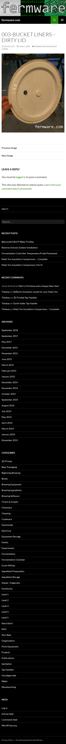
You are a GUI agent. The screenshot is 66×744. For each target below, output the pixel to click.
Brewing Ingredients (12, 490)
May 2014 (7, 417)
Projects (6, 652)
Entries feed (7, 713)
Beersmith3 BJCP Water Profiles (18, 241)
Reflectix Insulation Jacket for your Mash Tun (35, 291)
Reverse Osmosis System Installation (20, 247)
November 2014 (10, 388)
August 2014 (8, 405)
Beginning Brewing (11, 472)
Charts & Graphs (10, 501)
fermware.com (11, 20)
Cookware (7, 519)
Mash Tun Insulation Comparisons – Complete (24, 259)
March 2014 (8, 428)
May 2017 (7, 341)
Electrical (6, 530)
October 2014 (9, 394)
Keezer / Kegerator (11, 582)
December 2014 (10, 382)
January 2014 (8, 434)
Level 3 (5, 606)
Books (5, 478)
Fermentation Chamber (13, 559)
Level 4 (5, 611)
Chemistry (7, 507)
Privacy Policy (7, 740)
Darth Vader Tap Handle (25, 303)
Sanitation (7, 663)
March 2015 (8, 365)
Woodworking (9, 687)
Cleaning (6, 513)
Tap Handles (8, 669)
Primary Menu (62, 20)
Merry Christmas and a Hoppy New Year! (39, 286)
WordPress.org (9, 725)
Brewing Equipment (11, 484)
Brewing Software (10, 496)
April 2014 (7, 422)
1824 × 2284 (24, 46)
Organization (8, 640)
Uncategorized (9, 675)
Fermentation (8, 553)
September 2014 (10, 399)
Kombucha (7, 588)
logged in (21, 176)
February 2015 (9, 370)
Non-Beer (6, 635)
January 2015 (8, 376)
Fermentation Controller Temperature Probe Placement (29, 253)
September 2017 (10, 336)
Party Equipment (10, 646)
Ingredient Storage (11, 577)
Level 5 (5, 617)
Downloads (7, 525)
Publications (8, 658)
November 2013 (10, 440)
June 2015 (7, 359)
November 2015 (10, 353)
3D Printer (7, 461)
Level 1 (5, 594)
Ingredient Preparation (13, 571)
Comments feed (9, 719)
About (5, 209)
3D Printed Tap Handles (25, 297)
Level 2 (5, 600)
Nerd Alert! (7, 623)
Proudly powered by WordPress (29, 740)
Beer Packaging (9, 467)
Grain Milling (8, 565)
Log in (5, 708)
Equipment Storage (11, 536)
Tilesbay (6, 291)
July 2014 (6, 411)
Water (5, 681)
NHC (4, 629)
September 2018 (10, 330)
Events (5, 542)
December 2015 (10, 347)
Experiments (8, 548)
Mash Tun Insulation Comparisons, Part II (22, 265)
